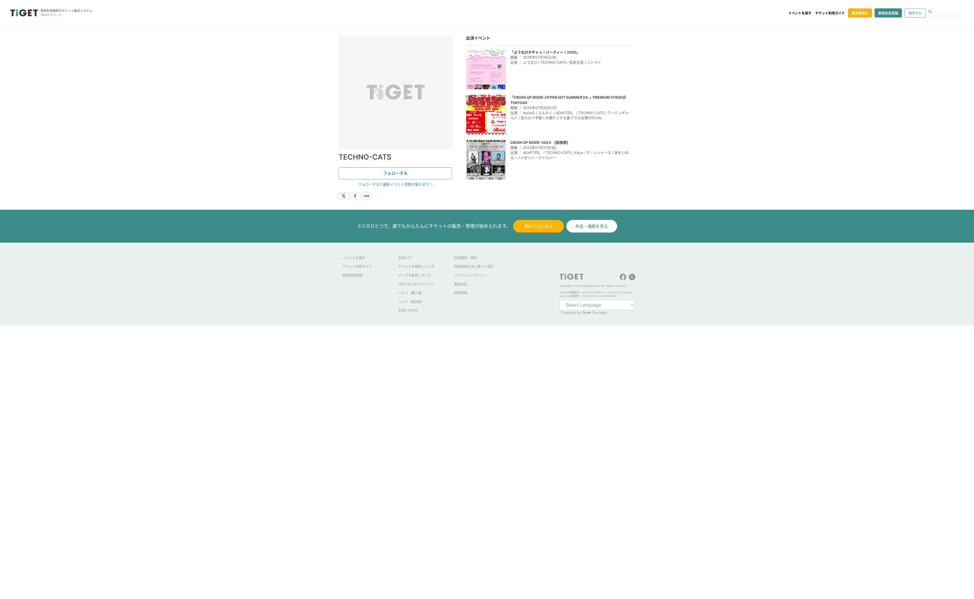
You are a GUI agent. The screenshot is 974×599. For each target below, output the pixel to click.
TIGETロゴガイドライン (416, 284)
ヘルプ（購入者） (411, 293)
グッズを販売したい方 (414, 275)
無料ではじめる (538, 226)
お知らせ (404, 258)
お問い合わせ (408, 310)
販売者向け (860, 13)
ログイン (915, 13)
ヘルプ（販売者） (411, 302)
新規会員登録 (888, 13)
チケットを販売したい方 (416, 266)
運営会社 (460, 284)
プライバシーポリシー (470, 275)
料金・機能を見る (592, 226)
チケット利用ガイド (830, 13)
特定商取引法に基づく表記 (474, 266)
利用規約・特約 (465, 258)
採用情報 (460, 293)
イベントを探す (799, 13)
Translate (599, 312)
